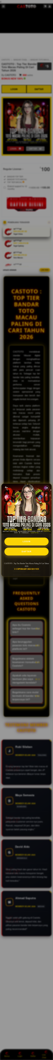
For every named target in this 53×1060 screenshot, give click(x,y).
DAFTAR (26, 551)
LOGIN (26, 541)
